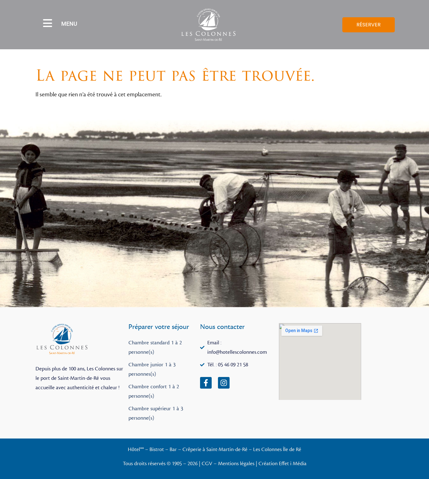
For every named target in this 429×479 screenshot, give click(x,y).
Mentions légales (236, 463)
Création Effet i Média (282, 463)
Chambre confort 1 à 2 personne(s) (153, 391)
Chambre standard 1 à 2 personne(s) (155, 347)
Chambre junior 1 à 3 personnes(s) (152, 369)
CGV (207, 463)
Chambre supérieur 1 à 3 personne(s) (155, 413)
